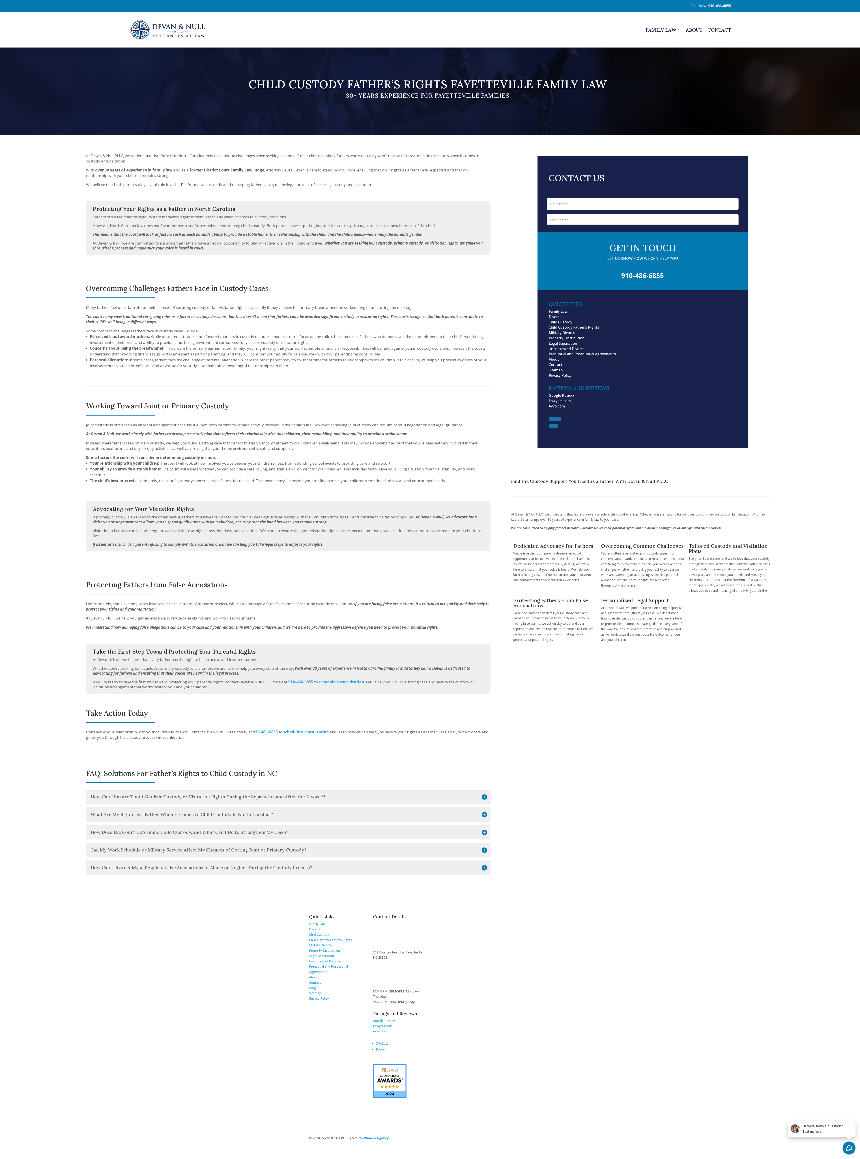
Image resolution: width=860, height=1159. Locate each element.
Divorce (555, 316)
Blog (312, 988)
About (694, 30)
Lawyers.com (560, 400)
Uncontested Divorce (567, 348)
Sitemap (556, 370)
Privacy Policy (560, 375)
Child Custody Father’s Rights (330, 940)
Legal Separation (563, 343)
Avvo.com (557, 406)
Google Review (561, 395)
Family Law (661, 30)
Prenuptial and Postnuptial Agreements (582, 353)
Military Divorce (562, 332)
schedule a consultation (306, 731)
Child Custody (560, 322)
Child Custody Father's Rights (574, 327)
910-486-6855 (719, 5)
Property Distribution (567, 338)
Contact (719, 30)
